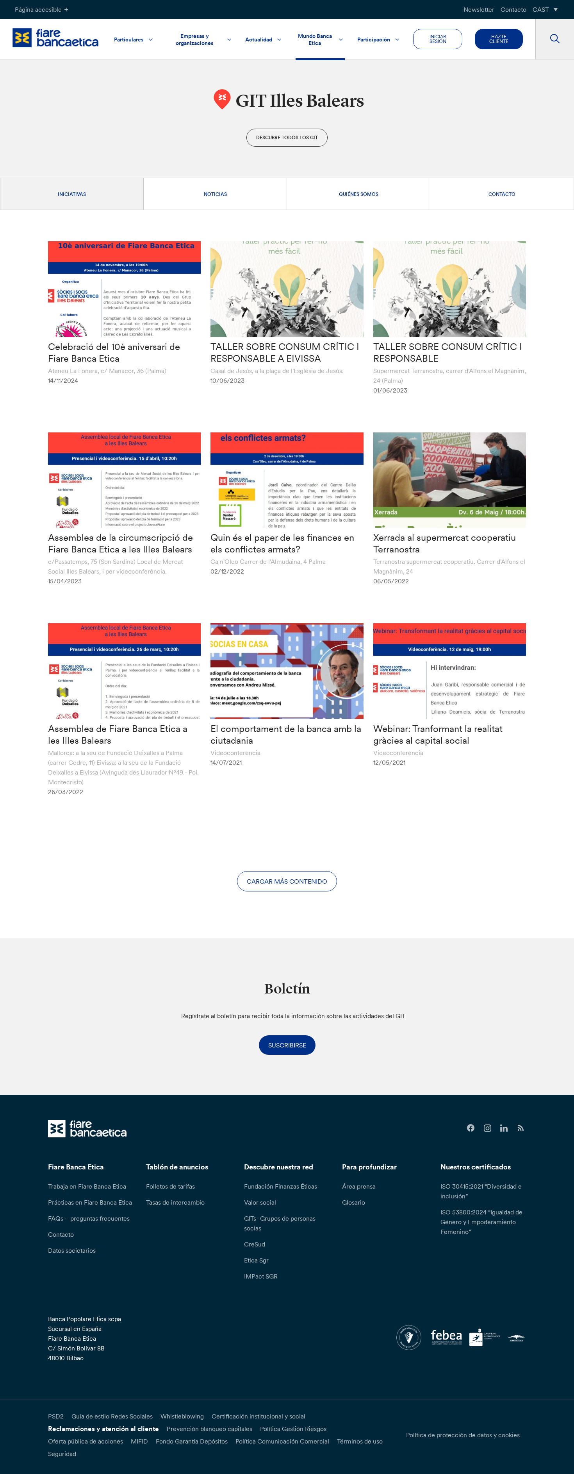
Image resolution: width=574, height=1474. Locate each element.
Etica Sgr (256, 1260)
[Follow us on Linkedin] (504, 1128)
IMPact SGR (261, 1276)
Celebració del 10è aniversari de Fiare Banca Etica (114, 352)
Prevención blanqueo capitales (209, 1429)
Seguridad (62, 1454)
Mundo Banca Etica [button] (315, 39)
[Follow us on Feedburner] (520, 1128)
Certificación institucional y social (258, 1416)
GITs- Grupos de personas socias (280, 1223)
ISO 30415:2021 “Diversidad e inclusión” (481, 1191)
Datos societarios (72, 1250)
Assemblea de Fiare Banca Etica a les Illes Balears (117, 734)
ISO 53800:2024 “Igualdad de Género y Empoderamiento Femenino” (481, 1222)
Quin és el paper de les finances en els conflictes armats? (282, 543)
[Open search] (554, 39)
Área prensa (359, 1186)
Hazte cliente (498, 39)
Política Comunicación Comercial (282, 1441)
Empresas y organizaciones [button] (195, 39)
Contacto (513, 9)
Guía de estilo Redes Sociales (112, 1416)
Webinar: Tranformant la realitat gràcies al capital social (438, 734)
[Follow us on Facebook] (470, 1128)
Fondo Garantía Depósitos (192, 1441)
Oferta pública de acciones (85, 1441)
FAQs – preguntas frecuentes (89, 1218)
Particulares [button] (129, 39)
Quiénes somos (358, 194)
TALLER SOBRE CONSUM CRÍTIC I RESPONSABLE (447, 352)
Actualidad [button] (258, 39)
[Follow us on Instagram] (487, 1128)
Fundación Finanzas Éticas (280, 1186)
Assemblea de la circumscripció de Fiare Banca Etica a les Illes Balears (120, 543)
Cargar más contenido (287, 881)
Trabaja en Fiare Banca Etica (87, 1186)
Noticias (215, 194)
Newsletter (478, 9)
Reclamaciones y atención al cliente (103, 1428)
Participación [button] (373, 39)
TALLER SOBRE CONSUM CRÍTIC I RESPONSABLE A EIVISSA (284, 352)
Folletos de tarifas (170, 1186)
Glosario (353, 1202)
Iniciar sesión (438, 39)
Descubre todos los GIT (287, 137)
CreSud (254, 1244)
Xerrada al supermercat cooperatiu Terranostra (444, 543)
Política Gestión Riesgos (293, 1429)
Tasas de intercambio (175, 1202)
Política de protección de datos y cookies (463, 1435)
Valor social (260, 1202)
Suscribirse (287, 1045)
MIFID (139, 1441)
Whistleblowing (182, 1416)
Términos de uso (360, 1441)
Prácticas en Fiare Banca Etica (90, 1202)
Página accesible (38, 9)
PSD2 (56, 1416)
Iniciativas (72, 194)
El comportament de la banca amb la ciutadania (285, 734)
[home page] (55, 37)
